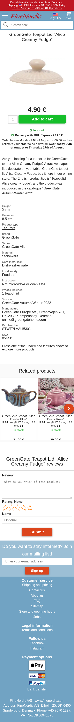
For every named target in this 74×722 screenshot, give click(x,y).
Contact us (37, 590)
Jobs (37, 617)
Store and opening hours (37, 611)
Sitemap (37, 606)
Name (6, 514)
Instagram (37, 648)
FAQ (37, 601)
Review (7, 475)
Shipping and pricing (37, 585)
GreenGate (10, 237)
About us (37, 595)
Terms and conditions (37, 630)
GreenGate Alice (14, 247)
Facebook (37, 643)
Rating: (12, 501)
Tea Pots (8, 228)
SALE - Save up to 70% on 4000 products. (37, 8)
